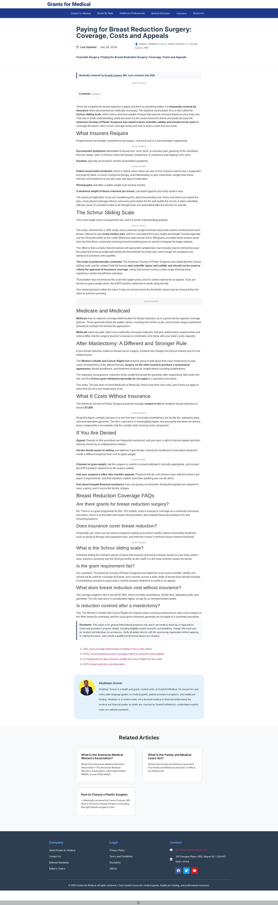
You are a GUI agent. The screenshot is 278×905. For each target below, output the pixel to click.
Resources (198, 13)
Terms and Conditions (121, 856)
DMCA (113, 868)
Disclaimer (115, 862)
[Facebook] (178, 870)
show (95, 94)
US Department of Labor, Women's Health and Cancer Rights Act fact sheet (122, 659)
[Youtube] (194, 870)
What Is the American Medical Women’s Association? (102, 756)
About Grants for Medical (62, 850)
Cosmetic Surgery (87, 57)
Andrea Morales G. (178, 44)
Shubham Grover (157, 44)
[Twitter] (186, 870)
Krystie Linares (113, 75)
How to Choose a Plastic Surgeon (104, 794)
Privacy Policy (117, 850)
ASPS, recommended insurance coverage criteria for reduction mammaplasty (123, 653)
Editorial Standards (59, 862)
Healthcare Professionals (132, 13)
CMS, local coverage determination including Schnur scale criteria (117, 648)
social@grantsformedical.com (191, 849)
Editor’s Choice (57, 868)
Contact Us (55, 856)
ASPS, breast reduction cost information (104, 664)
